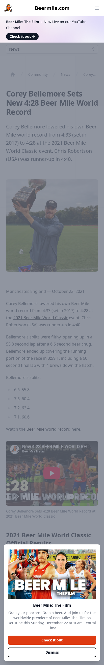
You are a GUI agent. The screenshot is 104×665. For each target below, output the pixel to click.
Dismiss (52, 652)
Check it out (22, 36)
